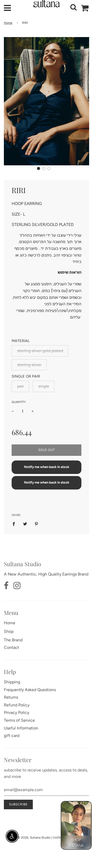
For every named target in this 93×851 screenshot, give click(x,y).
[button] (38, 168)
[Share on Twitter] (25, 523)
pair (20, 386)
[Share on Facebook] (15, 523)
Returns (11, 697)
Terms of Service (19, 720)
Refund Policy (16, 705)
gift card (11, 735)
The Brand (13, 639)
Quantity (19, 402)
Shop (8, 631)
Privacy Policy (16, 712)
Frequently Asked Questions (30, 689)
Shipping (12, 681)
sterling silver (29, 364)
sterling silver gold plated (40, 350)
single (43, 386)
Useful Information (21, 728)
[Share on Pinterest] (36, 523)
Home (8, 23)
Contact (11, 647)
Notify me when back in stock (46, 467)
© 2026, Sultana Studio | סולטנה (40, 837)
